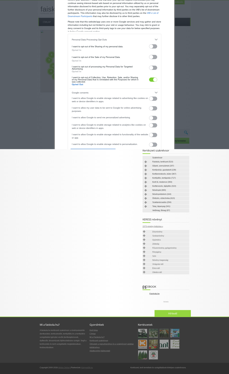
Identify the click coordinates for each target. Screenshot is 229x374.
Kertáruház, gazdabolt (164, 170)
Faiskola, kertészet (162, 162)
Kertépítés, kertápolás (164, 178)
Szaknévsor (157, 158)
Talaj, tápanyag (161, 206)
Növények (159, 190)
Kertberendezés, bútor (164, 174)
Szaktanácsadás (161, 202)
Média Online (64, 368)
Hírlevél (172, 313)
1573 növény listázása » (153, 226)
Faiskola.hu (154, 294)
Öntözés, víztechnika (163, 198)
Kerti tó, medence (162, 182)
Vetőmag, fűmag (161, 210)
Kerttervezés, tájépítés (164, 186)
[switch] (153, 46)
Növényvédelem (161, 194)
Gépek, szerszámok (163, 166)
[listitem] (114, 39)
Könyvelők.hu (87, 368)
